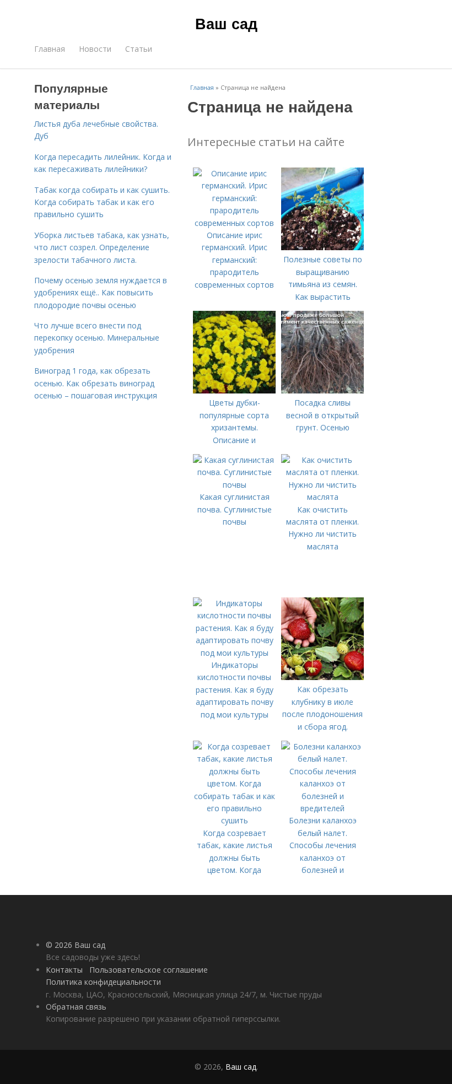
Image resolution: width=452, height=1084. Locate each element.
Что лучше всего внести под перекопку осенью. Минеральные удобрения (96, 337)
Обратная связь (76, 1006)
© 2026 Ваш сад (75, 945)
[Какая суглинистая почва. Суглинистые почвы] (234, 484)
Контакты (64, 969)
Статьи (138, 49)
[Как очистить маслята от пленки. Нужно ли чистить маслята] (322, 497)
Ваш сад (226, 23)
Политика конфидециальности (103, 982)
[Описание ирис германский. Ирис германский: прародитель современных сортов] (234, 223)
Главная (49, 49)
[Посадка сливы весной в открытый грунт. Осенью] (322, 390)
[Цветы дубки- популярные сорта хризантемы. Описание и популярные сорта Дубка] (234, 390)
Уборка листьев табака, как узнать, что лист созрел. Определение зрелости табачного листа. (101, 247)
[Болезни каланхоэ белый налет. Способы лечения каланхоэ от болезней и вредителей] (322, 808)
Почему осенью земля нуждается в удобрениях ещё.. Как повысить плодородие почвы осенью (100, 292)
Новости (95, 49)
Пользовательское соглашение (148, 969)
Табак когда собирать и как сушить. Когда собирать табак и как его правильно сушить (102, 202)
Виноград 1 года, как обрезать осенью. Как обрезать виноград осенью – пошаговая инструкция (95, 383)
